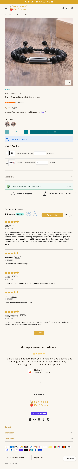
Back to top (38, 395)
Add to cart (51, 132)
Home (7, 15)
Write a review (52, 215)
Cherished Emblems (16, 464)
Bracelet (8, 89)
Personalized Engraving (25, 153)
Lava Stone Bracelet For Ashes (19, 15)
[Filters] (66, 215)
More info (69, 186)
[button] (10, 102)
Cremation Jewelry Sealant (26, 163)
